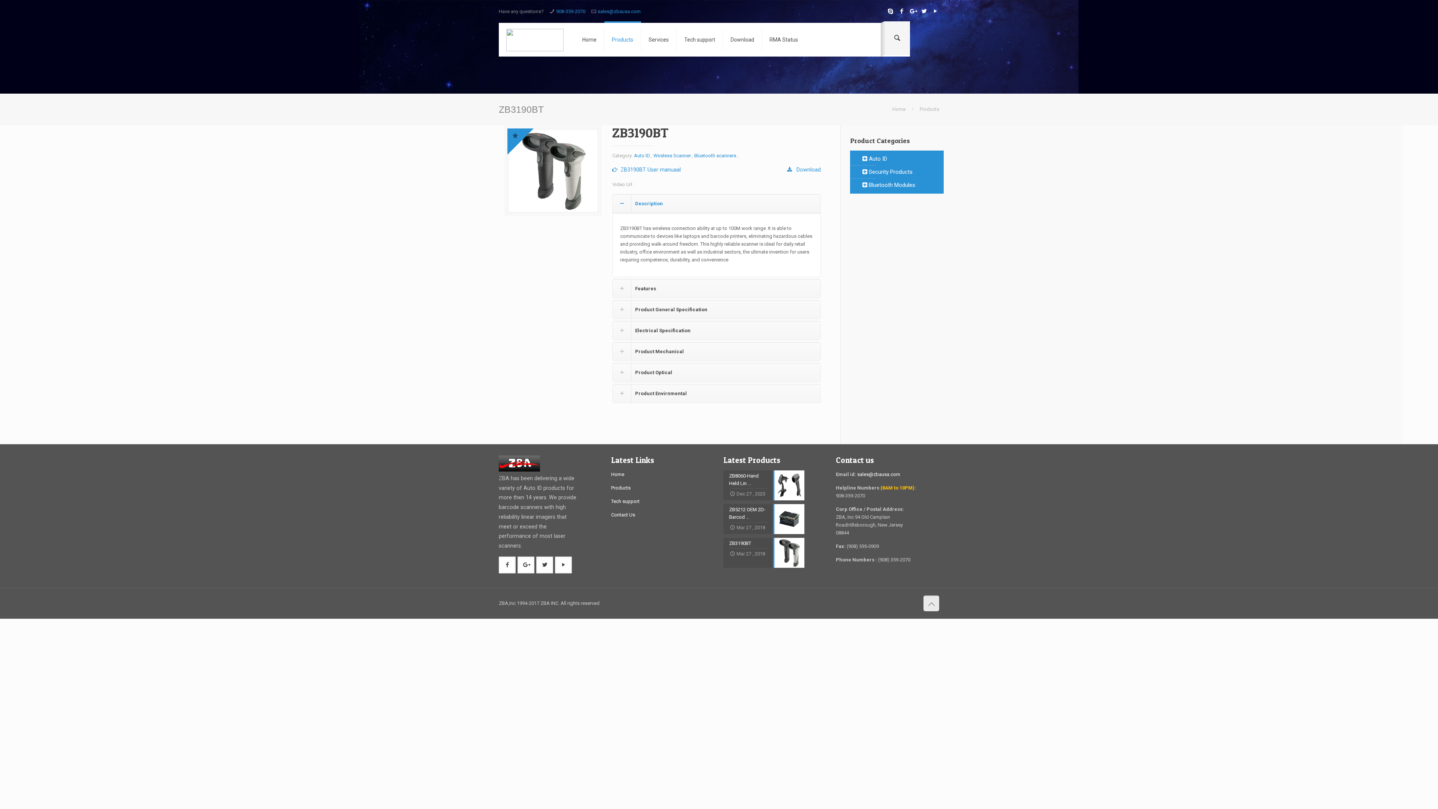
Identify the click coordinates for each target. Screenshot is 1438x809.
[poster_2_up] (553, 170)
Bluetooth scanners (715, 155)
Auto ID (642, 155)
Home (898, 109)
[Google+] (913, 11)
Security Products (890, 172)
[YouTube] (935, 11)
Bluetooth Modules (891, 185)
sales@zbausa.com (619, 11)
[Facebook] (901, 11)
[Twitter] (924, 11)
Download (806, 170)
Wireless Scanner (672, 155)
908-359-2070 (570, 11)
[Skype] (890, 11)
